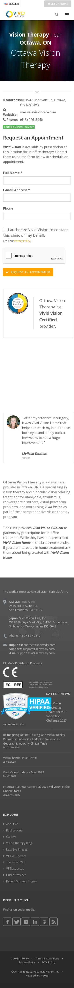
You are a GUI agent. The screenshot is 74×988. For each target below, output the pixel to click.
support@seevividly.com (39, 649)
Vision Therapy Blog (19, 843)
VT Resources (15, 868)
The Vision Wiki (15, 862)
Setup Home (59, 4)
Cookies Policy (20, 958)
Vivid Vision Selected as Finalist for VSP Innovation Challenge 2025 (56, 711)
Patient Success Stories (21, 881)
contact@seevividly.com (40, 645)
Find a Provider (16, 875)
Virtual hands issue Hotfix (20, 758)
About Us (12, 824)
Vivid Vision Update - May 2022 (23, 772)
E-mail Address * (16, 190)
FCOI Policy (48, 962)
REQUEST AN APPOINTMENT (30, 272)
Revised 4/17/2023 (37, 975)
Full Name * (12, 173)
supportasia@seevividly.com (36, 653)
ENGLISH (14, 4)
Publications (14, 830)
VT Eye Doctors (16, 856)
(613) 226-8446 (31, 119)
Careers (11, 837)
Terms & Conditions (47, 958)
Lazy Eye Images (17, 849)
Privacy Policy (22, 241)
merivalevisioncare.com (38, 112)
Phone (8, 208)
